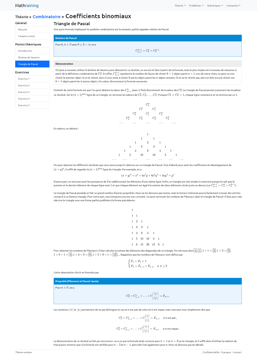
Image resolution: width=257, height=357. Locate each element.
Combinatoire (46, 16)
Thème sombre (23, 352)
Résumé (22, 29)
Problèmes (195, 5)
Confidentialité (211, 352)
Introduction (25, 50)
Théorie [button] (179, 5)
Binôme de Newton (29, 57)
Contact (237, 352)
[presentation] (66, 44)
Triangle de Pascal (28, 63)
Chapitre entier (26, 36)
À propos (226, 352)
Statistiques (214, 5)
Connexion (232, 5)
